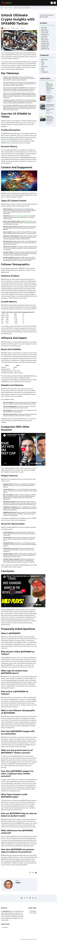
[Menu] (54, 3)
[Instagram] (30, 898)
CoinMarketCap (5, 141)
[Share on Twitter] (33, 872)
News (10, 7)
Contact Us (5, 927)
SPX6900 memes (32, 221)
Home (2, 7)
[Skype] (35, 898)
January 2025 (44, 41)
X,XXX (23, 135)
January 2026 (44, 32)
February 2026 (44, 31)
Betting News (44, 59)
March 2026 (44, 29)
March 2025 (44, 38)
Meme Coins (44, 66)
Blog (6, 7)
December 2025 (45, 34)
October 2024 (44, 47)
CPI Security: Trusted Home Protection (49, 97)
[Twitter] (27, 898)
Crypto (43, 63)
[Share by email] (36, 872)
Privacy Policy (33, 913)
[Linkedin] (33, 898)
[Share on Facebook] (30, 872)
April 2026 (43, 27)
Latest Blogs (33, 911)
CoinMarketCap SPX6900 (22, 215)
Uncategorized (45, 72)
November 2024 (45, 45)
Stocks (43, 70)
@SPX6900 (23, 122)
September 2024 (45, 48)
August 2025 (44, 36)
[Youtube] (21, 898)
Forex (42, 64)
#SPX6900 (5, 248)
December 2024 (45, 43)
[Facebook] (24, 898)
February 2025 (44, 39)
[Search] (51, 3)
